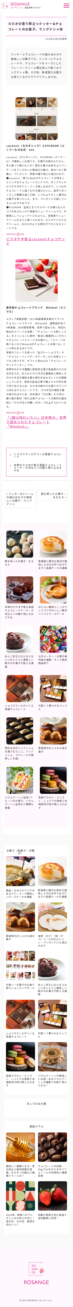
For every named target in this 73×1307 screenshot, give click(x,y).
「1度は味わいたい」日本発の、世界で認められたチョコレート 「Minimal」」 (36, 421)
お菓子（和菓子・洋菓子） (20, 852)
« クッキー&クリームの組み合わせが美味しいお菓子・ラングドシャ (20, 499)
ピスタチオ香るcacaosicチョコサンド (35, 241)
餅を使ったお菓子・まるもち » (53, 495)
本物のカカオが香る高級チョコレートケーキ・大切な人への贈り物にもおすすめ (38, 467)
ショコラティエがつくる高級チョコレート (38, 455)
